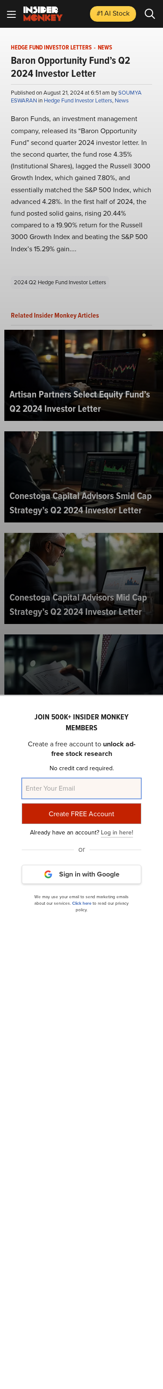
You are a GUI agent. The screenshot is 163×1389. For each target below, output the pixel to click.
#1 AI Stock (113, 13)
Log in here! (117, 832)
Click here (81, 903)
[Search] (150, 14)
